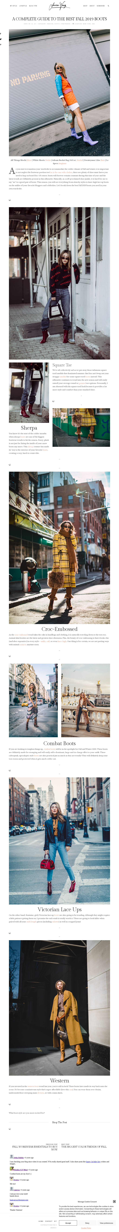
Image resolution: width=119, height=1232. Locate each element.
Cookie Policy (86, 1228)
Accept (68, 1223)
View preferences (106, 1223)
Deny (87, 1223)
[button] (114, 1201)
